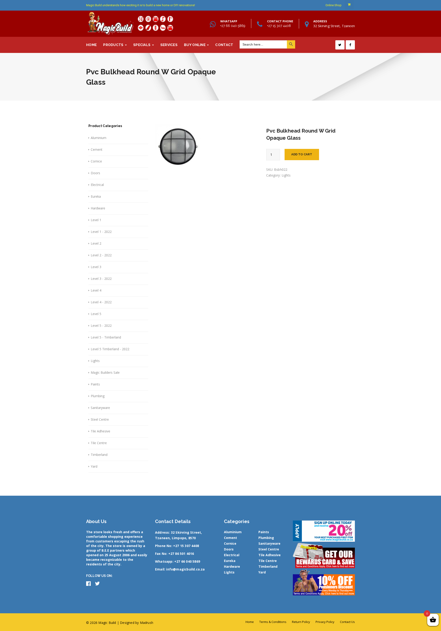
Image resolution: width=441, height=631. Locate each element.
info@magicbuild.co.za (185, 569)
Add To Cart (301, 154)
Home (91, 45)
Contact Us (347, 622)
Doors (95, 173)
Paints (95, 384)
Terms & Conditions (272, 622)
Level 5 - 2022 (101, 325)
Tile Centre (99, 443)
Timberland (99, 454)
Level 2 (96, 243)
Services (169, 45)
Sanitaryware (100, 407)
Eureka (96, 196)
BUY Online (195, 45)
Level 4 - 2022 (101, 302)
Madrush (146, 622)
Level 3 (96, 267)
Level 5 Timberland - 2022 (110, 349)
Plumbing (98, 396)
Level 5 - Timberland (106, 337)
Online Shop (333, 5)
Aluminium (98, 138)
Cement (96, 149)
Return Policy (301, 622)
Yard (94, 466)
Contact (224, 45)
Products (113, 45)
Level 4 (96, 290)
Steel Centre (100, 419)
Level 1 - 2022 (101, 231)
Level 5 (96, 314)
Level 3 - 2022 (101, 278)
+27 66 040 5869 (232, 26)
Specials (142, 45)
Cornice (96, 161)
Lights (95, 361)
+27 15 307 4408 (279, 26)
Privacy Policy (325, 622)
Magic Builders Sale (105, 372)
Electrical (97, 184)
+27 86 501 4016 (181, 553)
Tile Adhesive (100, 431)
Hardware (98, 208)
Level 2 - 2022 (101, 255)
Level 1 (96, 220)
